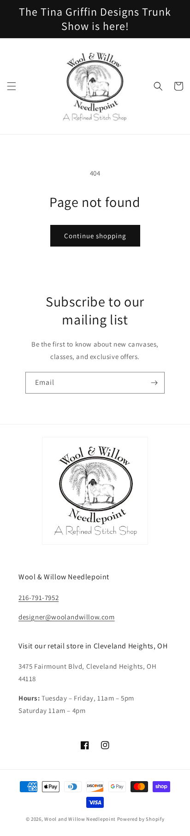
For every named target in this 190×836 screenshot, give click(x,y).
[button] (11, 86)
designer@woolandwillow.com (66, 616)
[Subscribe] (154, 383)
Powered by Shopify (141, 819)
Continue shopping (95, 235)
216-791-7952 (38, 597)
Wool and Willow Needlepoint (80, 819)
